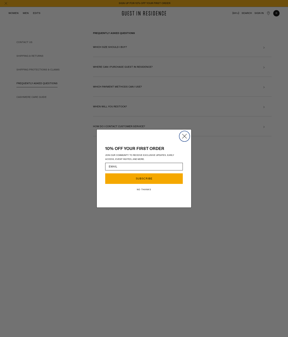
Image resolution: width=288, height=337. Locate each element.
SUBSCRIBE (144, 178)
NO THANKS (144, 189)
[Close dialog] (184, 136)
